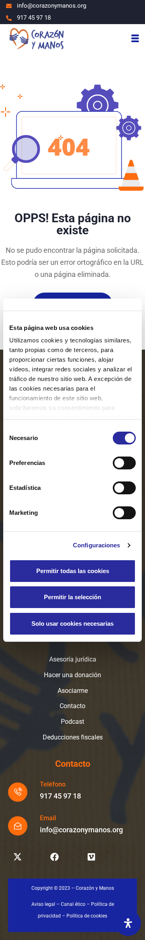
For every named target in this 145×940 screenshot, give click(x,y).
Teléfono (53, 784)
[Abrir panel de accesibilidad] (128, 923)
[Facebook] (54, 857)
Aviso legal (43, 904)
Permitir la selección (72, 597)
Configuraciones (96, 545)
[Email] (17, 826)
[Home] (36, 38)
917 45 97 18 (60, 796)
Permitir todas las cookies (72, 570)
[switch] (124, 463)
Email (48, 818)
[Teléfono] (17, 792)
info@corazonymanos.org (81, 829)
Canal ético (73, 904)
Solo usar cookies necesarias (72, 623)
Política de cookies (86, 916)
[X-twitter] (17, 857)
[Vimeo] (91, 857)
